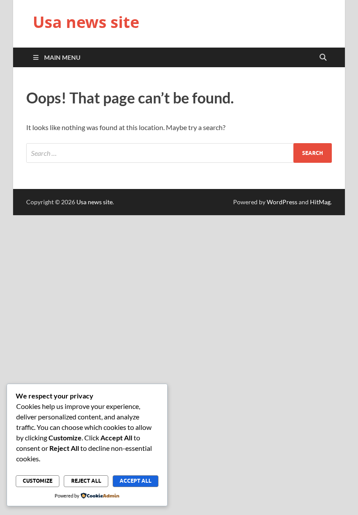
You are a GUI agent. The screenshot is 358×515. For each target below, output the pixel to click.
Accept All (135, 480)
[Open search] (323, 58)
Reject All (86, 480)
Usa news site (86, 22)
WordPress (282, 202)
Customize (37, 480)
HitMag (320, 202)
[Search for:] (179, 153)
